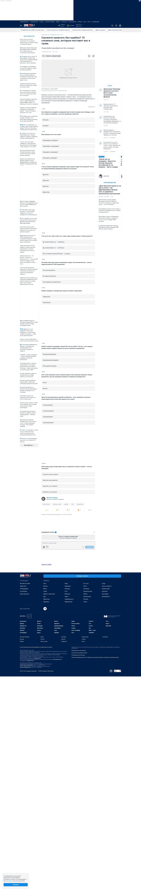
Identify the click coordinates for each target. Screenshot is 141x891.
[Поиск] (112, 25)
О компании (23, 591)
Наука (66, 596)
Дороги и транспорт (49, 594)
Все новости (29, 36)
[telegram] (45, 608)
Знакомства (34, 21)
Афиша (58, 21)
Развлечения (87, 596)
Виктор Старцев (52, 497)
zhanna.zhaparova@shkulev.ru (27, 665)
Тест (72, 504)
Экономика (105, 594)
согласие (9, 881)
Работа (85, 594)
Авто (44, 583)
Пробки (80, 21)
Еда (44, 596)
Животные (46, 599)
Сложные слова (57, 504)
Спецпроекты (106, 596)
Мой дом (67, 594)
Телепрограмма (50, 21)
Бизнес (45, 586)
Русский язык (46, 504)
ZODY (84, 21)
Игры (89, 21)
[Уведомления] (116, 25)
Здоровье (46, 601)
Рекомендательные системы (78, 655)
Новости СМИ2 (46, 564)
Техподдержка (24, 588)
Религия (85, 599)
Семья (85, 601)
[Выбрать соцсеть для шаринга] (93, 56)
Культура (67, 588)
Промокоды (95, 21)
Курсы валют (72, 21)
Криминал (68, 586)
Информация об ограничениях (78, 650)
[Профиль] (120, 25)
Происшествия (87, 591)
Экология (104, 591)
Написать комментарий (53, 56)
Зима (66, 583)
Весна (45, 588)
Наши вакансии (24, 594)
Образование (68, 601)
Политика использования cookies (79, 652)
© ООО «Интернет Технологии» (46, 671)
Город (45, 591)
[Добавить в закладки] (89, 56)
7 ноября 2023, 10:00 (46, 51)
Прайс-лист (23, 586)
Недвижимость (24, 21)
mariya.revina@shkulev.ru (25, 667)
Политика (86, 588)
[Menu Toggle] (21, 25)
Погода (41, 21)
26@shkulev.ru (37, 658)
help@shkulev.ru (30, 660)
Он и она (85, 583)
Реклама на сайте (25, 583)
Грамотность (80, 504)
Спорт (103, 583)
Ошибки (66, 504)
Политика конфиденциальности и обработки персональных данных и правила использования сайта (95, 657)
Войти (47, 547)
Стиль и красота (106, 586)
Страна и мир (106, 588)
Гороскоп (64, 21)
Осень (85, 586)
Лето (66, 591)
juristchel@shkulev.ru (57, 659)
